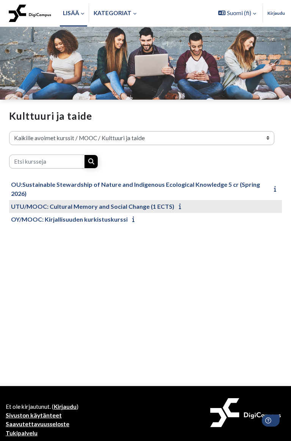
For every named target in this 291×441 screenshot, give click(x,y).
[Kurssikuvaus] (277, 188)
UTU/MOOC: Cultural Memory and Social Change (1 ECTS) (92, 206)
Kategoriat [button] (112, 12)
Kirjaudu (276, 13)
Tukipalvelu (22, 433)
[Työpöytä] (30, 13)
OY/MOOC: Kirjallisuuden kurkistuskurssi (69, 219)
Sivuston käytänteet (34, 415)
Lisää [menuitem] (71, 12)
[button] (237, 13)
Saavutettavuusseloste (37, 424)
